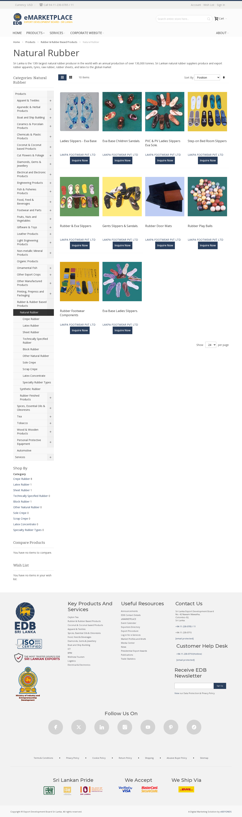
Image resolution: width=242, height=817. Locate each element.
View (177, 693)
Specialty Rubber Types (27, 530)
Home (16, 42)
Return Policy (125, 758)
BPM (70, 653)
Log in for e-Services (130, 635)
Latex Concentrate (24, 524)
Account (196, 5)
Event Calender (128, 623)
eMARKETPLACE (128, 619)
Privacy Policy (72, 758)
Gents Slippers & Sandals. (120, 226)
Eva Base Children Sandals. (121, 141)
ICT (69, 649)
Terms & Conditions (43, 758)
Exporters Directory (130, 627)
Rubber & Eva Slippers (75, 226)
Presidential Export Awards (134, 651)
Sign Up (220, 686)
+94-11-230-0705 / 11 (185, 626)
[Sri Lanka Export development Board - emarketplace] (43, 19)
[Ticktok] (194, 726)
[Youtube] (147, 726)
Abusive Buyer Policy (177, 758)
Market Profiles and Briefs (133, 639)
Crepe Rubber (21, 479)
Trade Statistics (128, 658)
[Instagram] (124, 726)
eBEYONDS (226, 811)
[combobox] (184, 19)
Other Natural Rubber (26, 507)
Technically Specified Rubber (30, 496)
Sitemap (204, 758)
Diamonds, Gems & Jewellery (82, 641)
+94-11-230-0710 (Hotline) (189, 653)
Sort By (188, 77)
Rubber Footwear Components (72, 313)
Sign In (221, 5)
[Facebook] (55, 726)
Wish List (208, 5)
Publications (127, 655)
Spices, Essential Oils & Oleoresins (84, 633)
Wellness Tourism (76, 657)
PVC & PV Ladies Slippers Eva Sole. (162, 143)
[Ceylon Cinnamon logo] (67, 790)
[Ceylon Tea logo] (49, 790)
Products (30, 42)
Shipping (149, 758)
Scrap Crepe (20, 518)
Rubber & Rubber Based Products (59, 42)
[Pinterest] (171, 726)
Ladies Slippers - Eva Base (78, 141)
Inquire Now (80, 160)
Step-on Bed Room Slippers (207, 141)
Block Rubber (21, 501)
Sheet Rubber (21, 490)
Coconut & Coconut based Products (85, 625)
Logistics (72, 661)
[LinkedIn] (101, 726)
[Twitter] (78, 726)
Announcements (129, 611)
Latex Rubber (21, 484)
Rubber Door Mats (158, 226)
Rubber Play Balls (200, 226)
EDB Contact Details (130, 615)
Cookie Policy (98, 758)
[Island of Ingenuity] (91, 790)
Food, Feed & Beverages (79, 637)
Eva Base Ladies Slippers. (120, 311)
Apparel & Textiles (76, 629)
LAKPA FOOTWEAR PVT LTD (77, 154)
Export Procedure (129, 631)
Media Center (128, 643)
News (123, 647)
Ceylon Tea (73, 617)
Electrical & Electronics (79, 665)
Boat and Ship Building (79, 645)
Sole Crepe (19, 513)
